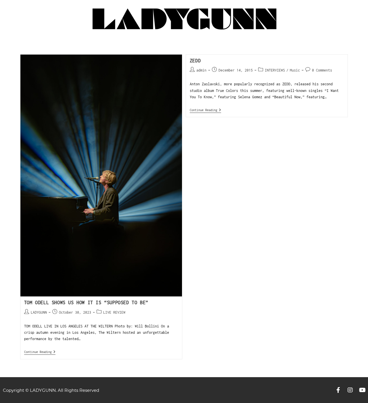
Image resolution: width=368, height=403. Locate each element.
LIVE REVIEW (114, 312)
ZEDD (195, 60)
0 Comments (322, 70)
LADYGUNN (39, 312)
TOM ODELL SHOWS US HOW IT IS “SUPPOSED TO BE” (86, 302)
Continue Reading (39, 352)
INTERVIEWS (275, 70)
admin (201, 70)
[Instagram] (350, 390)
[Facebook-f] (338, 390)
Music (295, 70)
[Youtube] (362, 390)
